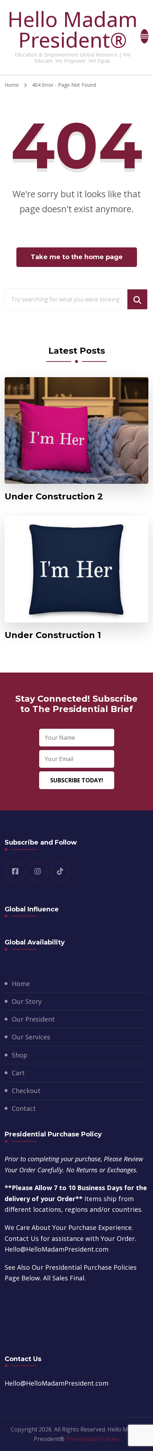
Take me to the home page (77, 257)
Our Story (27, 1001)
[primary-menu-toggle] (144, 36)
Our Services (31, 1037)
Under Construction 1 (53, 635)
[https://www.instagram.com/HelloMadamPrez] (38, 872)
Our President (33, 1019)
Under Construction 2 (54, 496)
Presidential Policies (92, 1439)
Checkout (26, 1090)
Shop (19, 1055)
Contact (24, 1108)
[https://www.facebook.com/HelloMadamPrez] (15, 872)
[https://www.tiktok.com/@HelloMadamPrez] (60, 872)
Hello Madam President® (72, 29)
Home (21, 983)
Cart (18, 1073)
